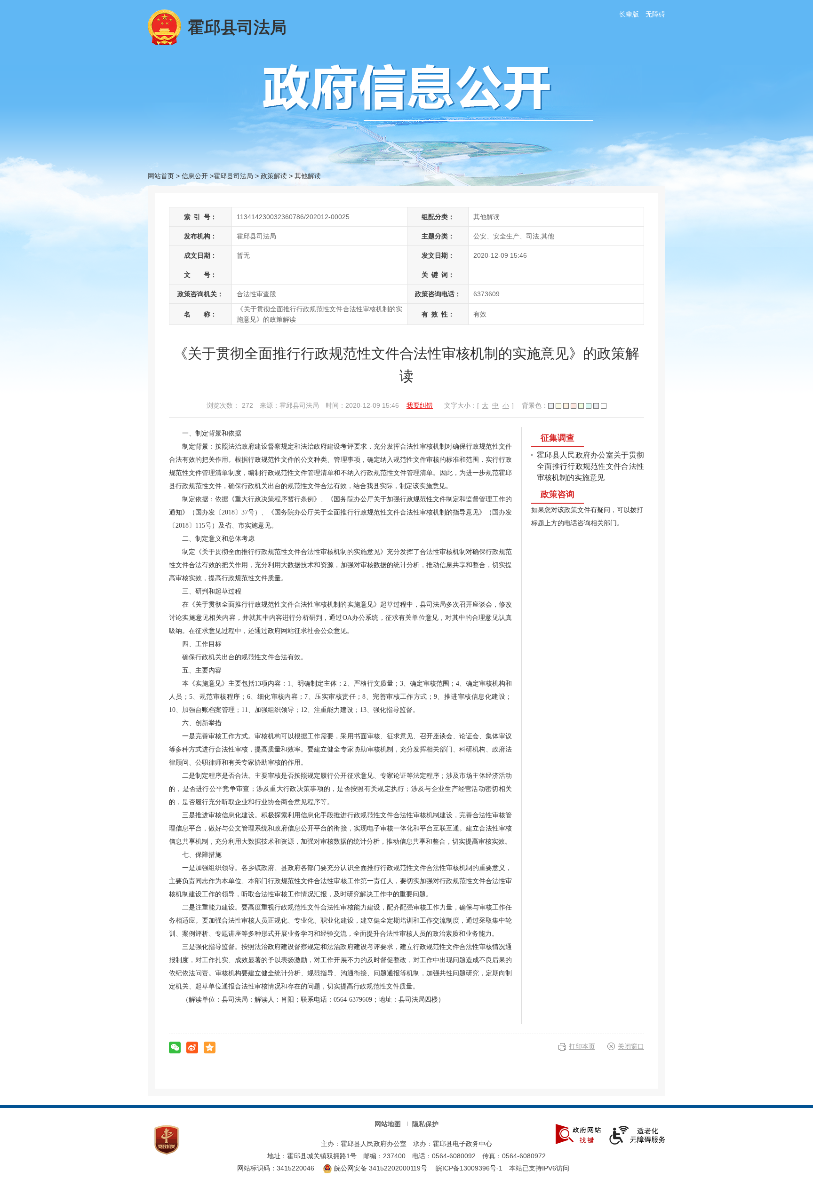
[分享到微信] (175, 1047)
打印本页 (582, 1046)
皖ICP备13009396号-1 (469, 1168)
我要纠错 (419, 405)
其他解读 (308, 176)
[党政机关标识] (166, 1139)
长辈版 (629, 14)
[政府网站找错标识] (578, 1133)
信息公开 (195, 176)
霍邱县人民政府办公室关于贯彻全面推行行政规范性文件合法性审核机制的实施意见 (590, 466)
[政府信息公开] (428, 91)
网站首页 (161, 176)
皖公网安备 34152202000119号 (379, 1168)
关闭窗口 (631, 1046)
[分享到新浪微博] (192, 1047)
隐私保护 (425, 1124)
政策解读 (274, 176)
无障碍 (655, 14)
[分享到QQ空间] (209, 1047)
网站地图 (388, 1124)
